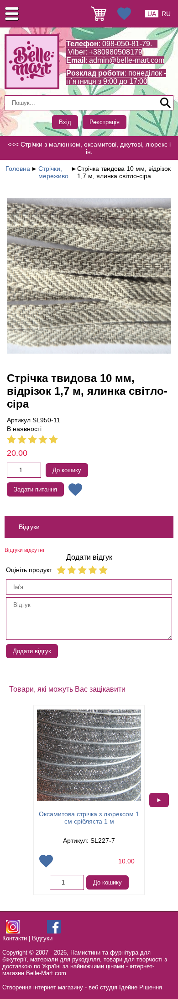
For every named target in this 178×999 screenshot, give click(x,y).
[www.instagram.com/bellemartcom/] (13, 931)
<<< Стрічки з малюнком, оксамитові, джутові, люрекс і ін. (89, 148)
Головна (17, 168)
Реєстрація (104, 122)
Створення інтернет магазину (42, 987)
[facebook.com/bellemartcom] (54, 931)
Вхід (65, 122)
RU (166, 13)
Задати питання (35, 489)
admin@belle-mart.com (126, 60)
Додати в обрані (75, 490)
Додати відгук (32, 651)
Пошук (165, 103)
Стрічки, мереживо (53, 172)
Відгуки (42, 938)
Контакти (14, 938)
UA (151, 13)
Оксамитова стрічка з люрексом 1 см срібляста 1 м (89, 817)
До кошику (66, 470)
